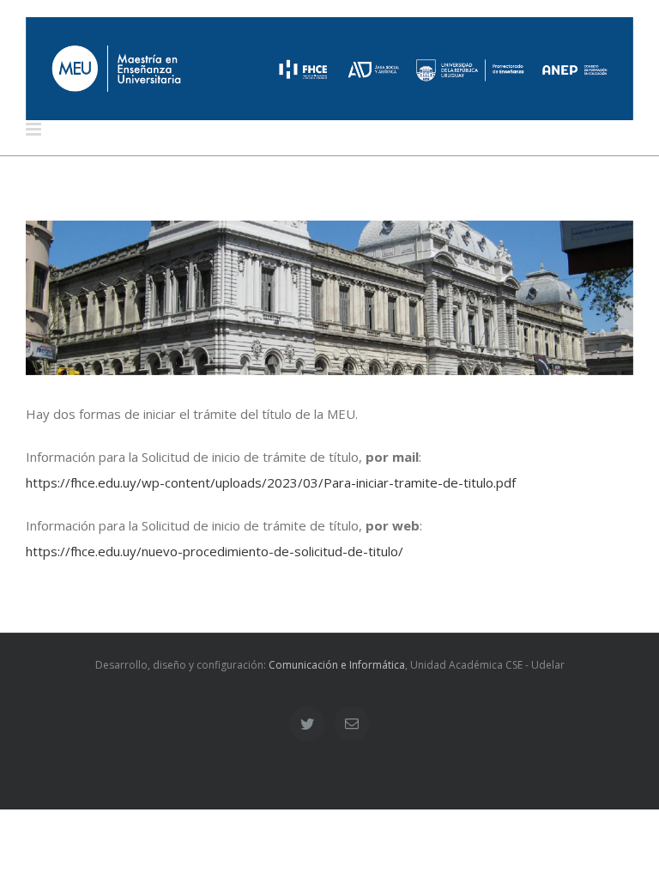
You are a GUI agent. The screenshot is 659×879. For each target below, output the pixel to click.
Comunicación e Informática (337, 665)
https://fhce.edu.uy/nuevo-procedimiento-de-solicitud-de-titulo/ (214, 551)
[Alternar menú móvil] (35, 129)
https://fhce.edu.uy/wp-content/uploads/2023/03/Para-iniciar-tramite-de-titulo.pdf (271, 482)
